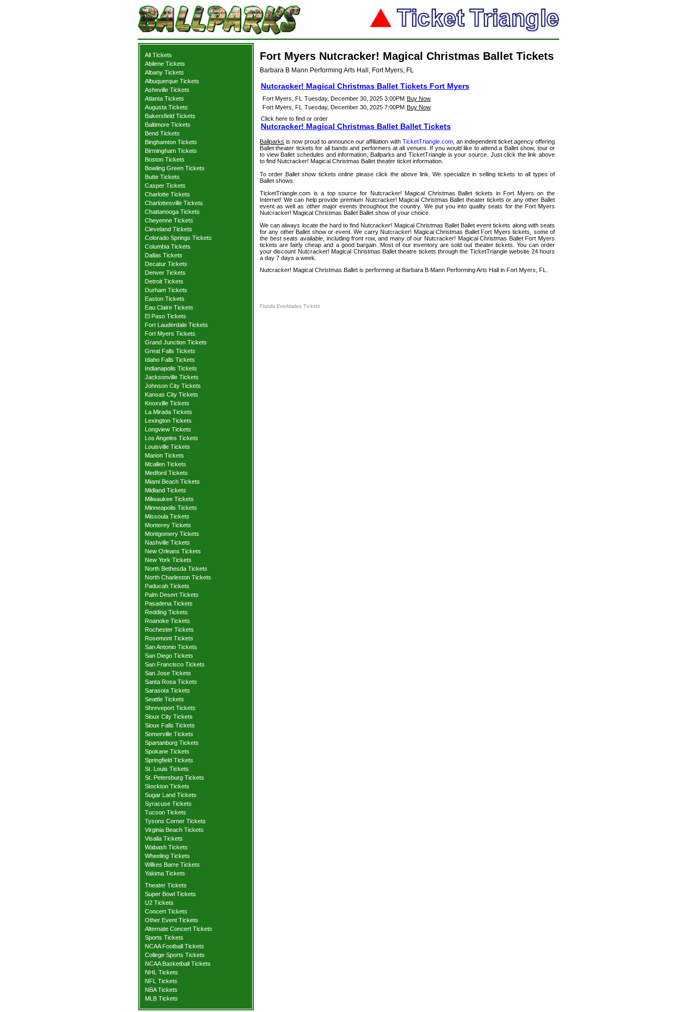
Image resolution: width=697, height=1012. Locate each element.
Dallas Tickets (163, 255)
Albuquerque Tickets (172, 81)
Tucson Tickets (165, 812)
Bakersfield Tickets (170, 116)
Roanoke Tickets (167, 621)
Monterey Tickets (168, 525)
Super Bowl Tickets (170, 894)
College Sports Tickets (175, 955)
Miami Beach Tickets (172, 481)
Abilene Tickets (165, 63)
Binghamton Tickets (171, 142)
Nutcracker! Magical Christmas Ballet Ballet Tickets (356, 126)
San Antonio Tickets (171, 647)
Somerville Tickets (169, 734)
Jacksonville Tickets (172, 377)
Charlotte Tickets (167, 194)
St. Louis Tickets (167, 769)
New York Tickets (168, 560)
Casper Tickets (165, 185)
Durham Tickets (166, 290)
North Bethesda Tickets (176, 568)
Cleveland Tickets (168, 229)
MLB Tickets (161, 998)
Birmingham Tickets (171, 150)
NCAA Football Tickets (174, 946)
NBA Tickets (161, 989)
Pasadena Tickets (169, 603)
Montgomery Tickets (172, 533)
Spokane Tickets (167, 751)
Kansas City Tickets (171, 394)
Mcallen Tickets (165, 464)
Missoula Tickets (167, 516)
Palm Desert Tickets (172, 594)
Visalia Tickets (164, 838)
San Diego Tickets (169, 655)
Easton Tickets (165, 298)
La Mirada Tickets (168, 412)
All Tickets (158, 55)
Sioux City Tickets (169, 716)
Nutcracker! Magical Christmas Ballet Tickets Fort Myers (365, 86)
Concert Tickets (166, 911)
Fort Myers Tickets (170, 333)
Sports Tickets (164, 937)
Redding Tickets (166, 612)
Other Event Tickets (171, 920)
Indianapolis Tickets (171, 368)
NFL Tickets (161, 981)
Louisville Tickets (167, 446)
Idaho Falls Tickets (170, 359)
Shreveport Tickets (170, 708)
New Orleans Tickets (173, 551)
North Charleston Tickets (178, 577)
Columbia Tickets (168, 246)
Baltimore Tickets (168, 124)
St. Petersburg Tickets (174, 777)
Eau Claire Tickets (169, 307)
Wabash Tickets (166, 847)
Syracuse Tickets (168, 803)
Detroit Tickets (164, 281)
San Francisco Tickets (175, 664)
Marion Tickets (164, 455)
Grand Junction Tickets (176, 342)
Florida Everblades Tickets (290, 306)
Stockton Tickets (167, 786)
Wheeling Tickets (167, 856)
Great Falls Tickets (170, 351)
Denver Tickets (165, 272)
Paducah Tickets (167, 586)
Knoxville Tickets (167, 403)
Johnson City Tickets (173, 385)
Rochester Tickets (169, 629)
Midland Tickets (165, 490)
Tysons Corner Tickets (175, 821)
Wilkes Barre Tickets (172, 864)
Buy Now (419, 98)
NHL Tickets (161, 972)
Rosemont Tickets (169, 638)
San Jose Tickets (168, 673)
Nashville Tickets (167, 542)
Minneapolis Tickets (171, 507)
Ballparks (272, 141)
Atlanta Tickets (164, 98)
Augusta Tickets (166, 107)
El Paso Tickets (165, 316)
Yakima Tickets (165, 873)
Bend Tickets (162, 133)
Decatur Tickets (166, 264)
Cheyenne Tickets (169, 220)
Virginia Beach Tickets (174, 829)
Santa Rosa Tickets (171, 681)
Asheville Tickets (167, 90)
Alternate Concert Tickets (178, 928)
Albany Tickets (164, 72)
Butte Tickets (162, 177)
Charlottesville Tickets (174, 203)
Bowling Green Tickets (175, 168)
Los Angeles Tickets (171, 438)
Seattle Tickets (164, 699)
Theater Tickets (166, 885)
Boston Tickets (165, 159)
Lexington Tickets (168, 420)
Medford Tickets (166, 473)
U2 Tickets (159, 902)
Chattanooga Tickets (172, 211)
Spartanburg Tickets (172, 742)
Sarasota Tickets (167, 690)
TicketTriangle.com (427, 141)
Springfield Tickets (169, 760)
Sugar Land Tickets (171, 795)
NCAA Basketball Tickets (178, 963)
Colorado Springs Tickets (178, 238)
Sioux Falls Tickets (170, 725)
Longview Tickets (168, 429)
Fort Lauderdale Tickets (176, 325)
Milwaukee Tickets (169, 499)
